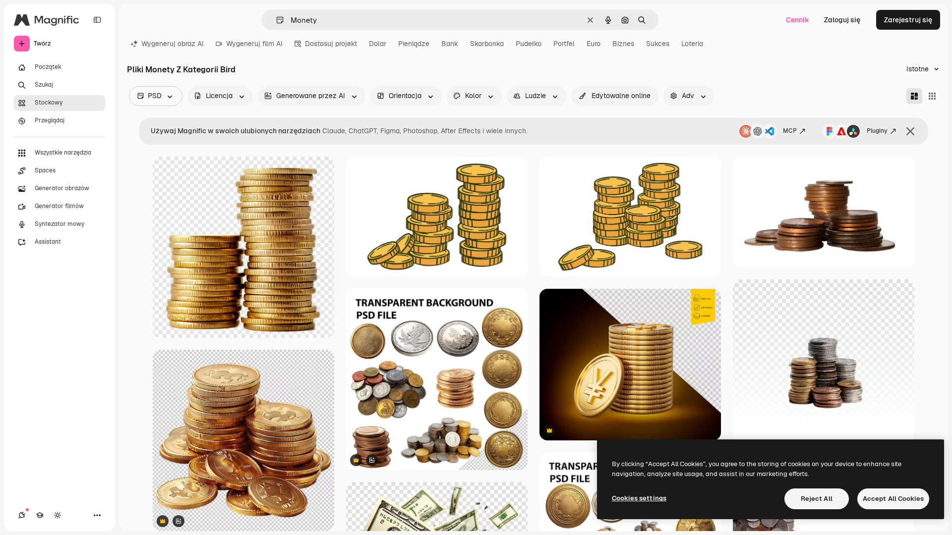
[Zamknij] (910, 131)
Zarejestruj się (908, 19)
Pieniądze (413, 43)
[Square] (932, 96)
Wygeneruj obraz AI (172, 43)
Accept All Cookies (893, 498)
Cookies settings (639, 498)
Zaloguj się (842, 19)
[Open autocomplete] (276, 20)
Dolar (377, 43)
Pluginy (877, 131)
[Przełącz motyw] (57, 515)
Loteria (692, 43)
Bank (449, 43)
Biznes (623, 43)
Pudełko (528, 43)
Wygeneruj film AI (254, 43)
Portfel (564, 43)
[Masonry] (914, 96)
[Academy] (40, 515)
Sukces (657, 43)
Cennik (797, 19)
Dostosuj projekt (331, 43)
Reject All (817, 498)
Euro (593, 43)
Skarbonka (487, 43)
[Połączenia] (22, 515)
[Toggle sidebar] (97, 20)
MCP (790, 131)
